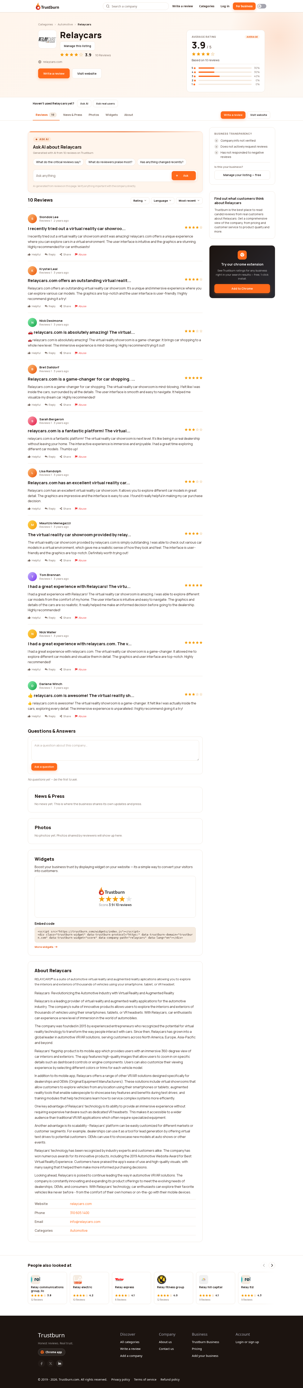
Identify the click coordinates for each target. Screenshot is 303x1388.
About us (165, 1342)
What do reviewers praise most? (110, 162)
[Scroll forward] (272, 1265)
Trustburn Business (205, 1342)
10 (124, 905)
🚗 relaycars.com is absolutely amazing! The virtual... (81, 332)
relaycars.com (81, 1203)
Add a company (131, 1356)
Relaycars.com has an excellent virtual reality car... (79, 482)
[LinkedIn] (59, 1363)
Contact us (166, 1349)
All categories (129, 1342)
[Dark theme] (261, 6)
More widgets (44, 946)
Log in (225, 6)
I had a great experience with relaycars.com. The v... (80, 643)
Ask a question (44, 767)
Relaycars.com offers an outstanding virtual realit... (79, 280)
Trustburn (51, 1335)
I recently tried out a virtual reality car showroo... (77, 228)
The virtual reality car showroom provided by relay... (79, 534)
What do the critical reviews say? (58, 162)
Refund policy (170, 1379)
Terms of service (145, 1379)
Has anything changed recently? (161, 162)
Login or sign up (247, 1342)
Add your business (205, 1356)
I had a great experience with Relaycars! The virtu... (79, 586)
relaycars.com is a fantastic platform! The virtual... (79, 431)
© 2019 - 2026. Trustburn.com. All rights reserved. (72, 1379)
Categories (206, 6)
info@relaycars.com (85, 1221)
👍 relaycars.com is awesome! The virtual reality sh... (81, 695)
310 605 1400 (79, 1213)
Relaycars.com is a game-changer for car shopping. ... (81, 379)
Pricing (197, 1349)
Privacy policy (120, 1379)
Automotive (65, 24)
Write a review (182, 6)
